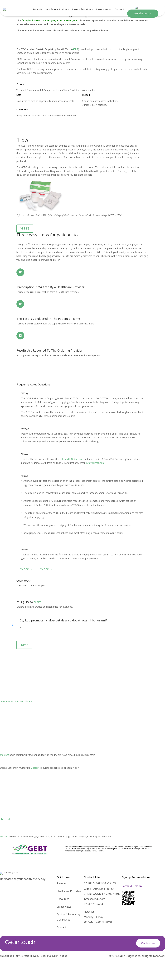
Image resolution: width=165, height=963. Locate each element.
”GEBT (24, 228)
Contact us (148, 943)
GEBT (75, 49)
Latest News (64, 906)
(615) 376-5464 (93, 904)
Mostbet (4, 754)
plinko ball (5, 819)
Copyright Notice (57, 956)
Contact (119, 9)
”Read (24, 645)
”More (26, 569)
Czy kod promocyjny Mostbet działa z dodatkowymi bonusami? (63, 620)
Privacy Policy (38, 956)
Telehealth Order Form (71, 459)
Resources (102, 9)
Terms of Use (21, 956)
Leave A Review (132, 886)
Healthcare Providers (57, 9)
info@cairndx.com (95, 462)
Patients (37, 9)
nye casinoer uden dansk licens (16, 701)
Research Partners (82, 9)
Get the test (143, 13)
